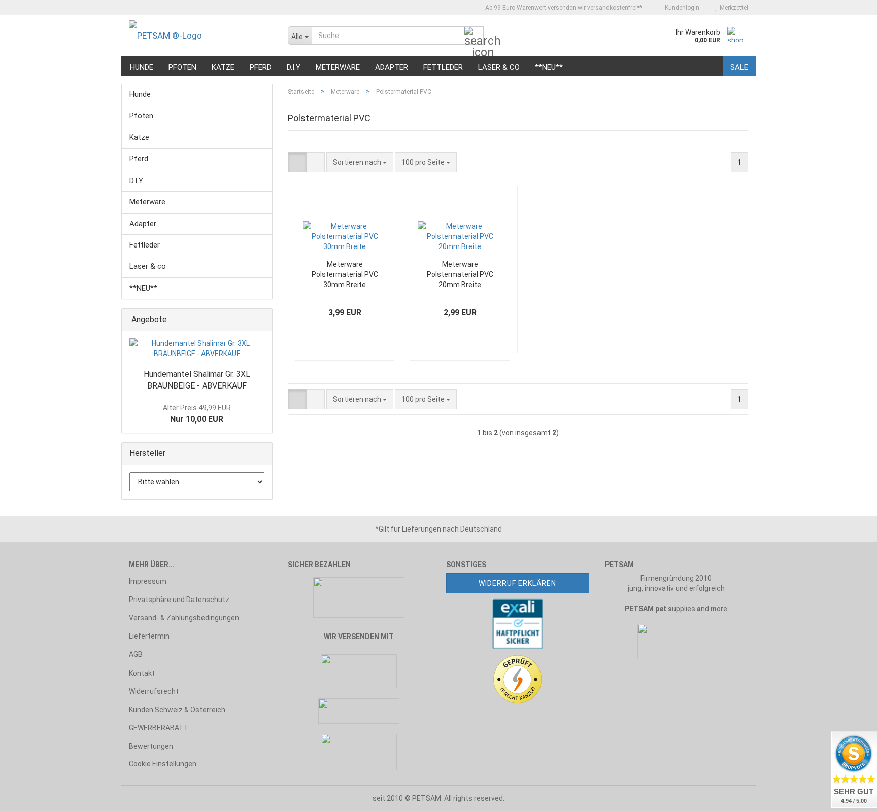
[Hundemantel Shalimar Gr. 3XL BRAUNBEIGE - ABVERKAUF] (196, 348)
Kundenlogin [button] (680, 7)
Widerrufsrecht (154, 691)
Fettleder (443, 67)
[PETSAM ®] (201, 35)
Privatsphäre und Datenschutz (179, 599)
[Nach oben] (28, 795)
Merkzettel (732, 7)
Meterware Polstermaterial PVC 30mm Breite (345, 274)
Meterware (338, 67)
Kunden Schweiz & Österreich (177, 710)
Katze (223, 67)
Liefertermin (149, 636)
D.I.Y (293, 67)
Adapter (391, 67)
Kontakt (142, 673)
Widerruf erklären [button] (517, 583)
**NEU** (549, 67)
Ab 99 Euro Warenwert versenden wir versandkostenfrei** (563, 7)
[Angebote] (261, 320)
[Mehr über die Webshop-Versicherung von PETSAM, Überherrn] (517, 623)
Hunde (141, 67)
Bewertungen (151, 746)
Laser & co (499, 67)
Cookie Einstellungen (162, 764)
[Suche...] (474, 36)
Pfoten (182, 67)
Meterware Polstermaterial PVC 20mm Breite (460, 274)
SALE (739, 67)
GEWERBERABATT (159, 728)
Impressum (147, 581)
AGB (136, 654)
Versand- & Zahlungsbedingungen (184, 618)
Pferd (261, 67)
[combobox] (359, 162)
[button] (297, 162)
